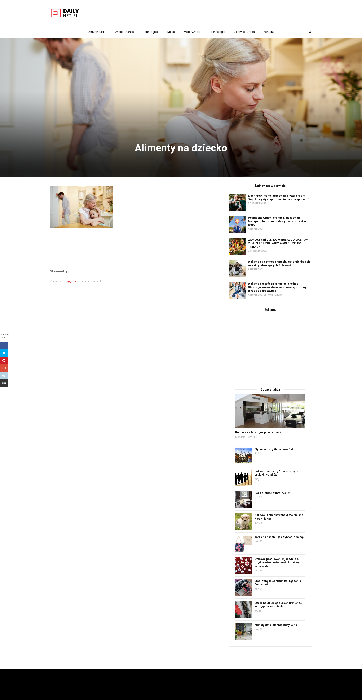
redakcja (240, 437)
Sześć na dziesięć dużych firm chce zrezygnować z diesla (278, 604)
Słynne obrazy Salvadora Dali (274, 449)
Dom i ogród (151, 32)
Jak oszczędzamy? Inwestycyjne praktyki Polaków (276, 472)
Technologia (217, 32)
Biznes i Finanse (123, 32)
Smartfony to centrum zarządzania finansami (278, 582)
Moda (171, 32)
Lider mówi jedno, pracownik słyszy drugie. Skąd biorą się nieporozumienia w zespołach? (278, 197)
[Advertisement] (270, 345)
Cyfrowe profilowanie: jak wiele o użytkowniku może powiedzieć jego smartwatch (278, 562)
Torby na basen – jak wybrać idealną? (279, 537)
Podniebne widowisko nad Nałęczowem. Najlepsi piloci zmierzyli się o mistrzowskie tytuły (277, 221)
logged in (71, 281)
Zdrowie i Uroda (244, 32)
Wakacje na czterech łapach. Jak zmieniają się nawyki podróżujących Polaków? (279, 263)
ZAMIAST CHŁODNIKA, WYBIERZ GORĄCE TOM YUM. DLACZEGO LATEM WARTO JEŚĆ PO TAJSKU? (278, 243)
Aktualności (96, 32)
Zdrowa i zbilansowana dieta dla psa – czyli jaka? (279, 516)
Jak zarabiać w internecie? (273, 493)
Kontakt (269, 32)
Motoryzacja (192, 32)
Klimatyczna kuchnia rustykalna (276, 625)
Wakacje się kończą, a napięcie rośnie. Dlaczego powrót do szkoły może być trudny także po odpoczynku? (277, 287)
